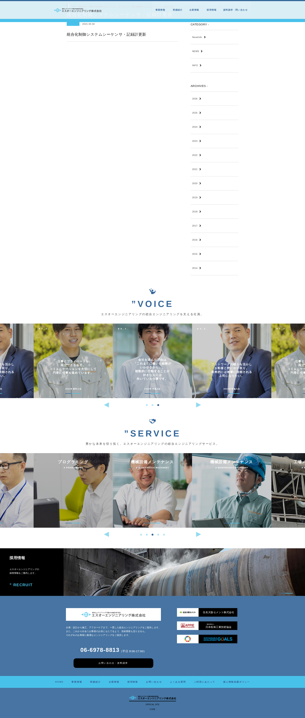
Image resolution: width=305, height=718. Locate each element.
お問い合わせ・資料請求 (113, 663)
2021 (194, 169)
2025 (194, 112)
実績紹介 (178, 10)
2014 (194, 268)
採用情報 (212, 10)
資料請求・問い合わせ (235, 10)
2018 (194, 211)
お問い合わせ (154, 682)
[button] (147, 405)
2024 (194, 127)
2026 (194, 98)
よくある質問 (178, 682)
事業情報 (160, 10)
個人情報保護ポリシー (236, 682)
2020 (194, 183)
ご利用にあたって (204, 682)
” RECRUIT (21, 585)
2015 (194, 254)
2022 (194, 155)
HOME (59, 682)
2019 (194, 197)
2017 (194, 225)
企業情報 (194, 10)
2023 (194, 141)
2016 (194, 240)
